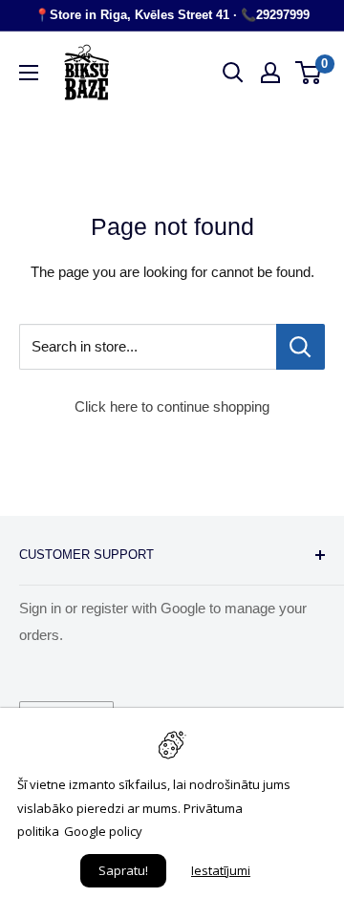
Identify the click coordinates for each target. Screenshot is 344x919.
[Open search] (233, 72)
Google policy (103, 831)
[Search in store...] (300, 347)
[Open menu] (28, 72)
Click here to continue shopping (172, 406)
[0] (309, 72)
